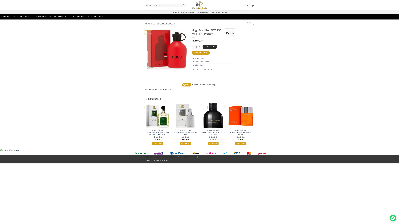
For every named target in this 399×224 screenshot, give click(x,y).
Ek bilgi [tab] (195, 85)
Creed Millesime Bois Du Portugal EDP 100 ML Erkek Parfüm (158, 133)
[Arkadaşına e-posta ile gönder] (201, 69)
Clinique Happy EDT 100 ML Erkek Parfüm (241, 133)
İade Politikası (188, 157)
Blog (218, 12)
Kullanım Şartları (161, 157)
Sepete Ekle (210, 47)
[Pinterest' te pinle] (205, 69)
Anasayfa (175, 12)
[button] (248, 5)
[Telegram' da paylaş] (212, 69)
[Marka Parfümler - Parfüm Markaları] (199, 5)
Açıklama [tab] (186, 85)
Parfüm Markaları (207, 12)
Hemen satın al (201, 53)
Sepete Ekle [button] (158, 143)
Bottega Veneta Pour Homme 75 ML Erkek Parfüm (213, 133)
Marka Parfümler (162, 160)
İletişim (224, 12)
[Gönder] (184, 5)
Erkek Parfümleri (166, 24)
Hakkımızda (149, 157)
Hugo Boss (199, 65)
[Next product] (248, 23)
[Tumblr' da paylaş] (208, 69)
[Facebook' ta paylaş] (193, 69)
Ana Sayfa (150, 24)
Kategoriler (193, 12)
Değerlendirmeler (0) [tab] (208, 85)
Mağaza (184, 12)
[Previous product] (252, 23)
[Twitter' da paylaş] (197, 69)
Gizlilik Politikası (175, 157)
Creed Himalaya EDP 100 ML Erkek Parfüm (185, 133)
